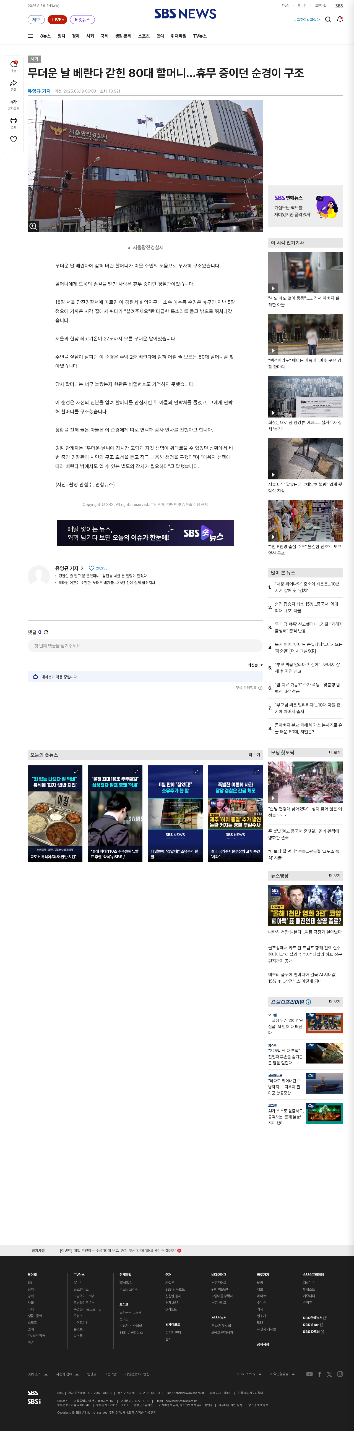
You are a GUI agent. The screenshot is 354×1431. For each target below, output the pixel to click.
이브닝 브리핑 (128, 1289)
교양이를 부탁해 (222, 1296)
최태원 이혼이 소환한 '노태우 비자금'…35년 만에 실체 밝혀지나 (107, 583)
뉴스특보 (79, 1336)
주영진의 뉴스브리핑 (87, 1309)
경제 (76, 36)
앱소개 (261, 1316)
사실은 (170, 1283)
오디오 (124, 1303)
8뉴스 (45, 36)
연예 (160, 36)
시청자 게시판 (266, 1329)
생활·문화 (123, 36)
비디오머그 (218, 1273)
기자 (260, 1309)
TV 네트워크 (36, 1336)
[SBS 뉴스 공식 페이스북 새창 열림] (320, 1374)
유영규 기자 (67, 568)
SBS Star (311, 1324)
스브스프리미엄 (313, 1273)
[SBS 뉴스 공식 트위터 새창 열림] (329, 1374)
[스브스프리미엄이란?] (309, 1002)
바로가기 (263, 1273)
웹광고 (91, 1374)
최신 (31, 1283)
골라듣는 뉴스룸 (130, 1313)
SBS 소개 (38, 1375)
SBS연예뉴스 (312, 1317)
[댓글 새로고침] (46, 632)
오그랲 (272, 1015)
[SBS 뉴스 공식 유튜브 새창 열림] (309, 1374)
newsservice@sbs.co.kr (181, 1401)
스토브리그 (218, 1303)
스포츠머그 (218, 1283)
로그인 (302, 6)
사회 (90, 36)
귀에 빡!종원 (219, 1289)
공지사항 (263, 1344)
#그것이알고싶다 (307, 19)
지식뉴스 (309, 1283)
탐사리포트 (172, 1323)
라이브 (261, 1296)
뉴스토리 (79, 1329)
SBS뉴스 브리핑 (130, 1326)
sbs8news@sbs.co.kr (190, 1393)
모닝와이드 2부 (84, 1303)
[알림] (340, 19)
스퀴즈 (307, 1303)
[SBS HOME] (339, 5)
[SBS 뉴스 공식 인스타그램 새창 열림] (340, 1374)
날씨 (260, 1283)
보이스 (124, 1319)
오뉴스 (78, 1316)
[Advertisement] (145, 720)
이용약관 (111, 1374)
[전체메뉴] (30, 36)
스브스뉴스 (218, 1316)
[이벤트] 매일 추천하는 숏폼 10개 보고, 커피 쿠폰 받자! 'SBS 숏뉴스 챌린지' (118, 1249)
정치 (61, 36)
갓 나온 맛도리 (221, 1326)
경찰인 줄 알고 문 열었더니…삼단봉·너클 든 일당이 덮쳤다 (103, 576)
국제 (104, 36)
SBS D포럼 (311, 1331)
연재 (168, 1273)
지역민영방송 (282, 1374)
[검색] (328, 19)
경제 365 (172, 1303)
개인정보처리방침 (137, 1374)
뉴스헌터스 (81, 1289)
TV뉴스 (200, 36)
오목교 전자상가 (222, 1332)
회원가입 (320, 6)
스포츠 (144, 36)
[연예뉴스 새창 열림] (305, 206)
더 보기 (253, 753)
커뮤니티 (309, 1296)
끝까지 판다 (173, 1332)
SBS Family (249, 1374)
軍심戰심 (125, 1283)
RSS (260, 1322)
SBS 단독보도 (175, 1289)
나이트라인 (81, 1322)
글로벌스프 (275, 1075)
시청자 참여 (67, 1375)
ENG (285, 6)
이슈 (31, 1342)
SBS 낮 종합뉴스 (131, 1332)
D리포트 (171, 1309)
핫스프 (272, 1045)
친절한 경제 (173, 1296)
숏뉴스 (261, 1303)
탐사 (168, 1339)
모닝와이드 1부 (84, 1296)
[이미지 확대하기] (33, 226)
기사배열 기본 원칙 (230, 1405)
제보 (260, 1289)
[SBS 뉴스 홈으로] (185, 14)
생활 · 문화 (35, 1316)
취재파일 (178, 36)
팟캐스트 (309, 1289)
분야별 (32, 1273)
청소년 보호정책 (258, 1405)
